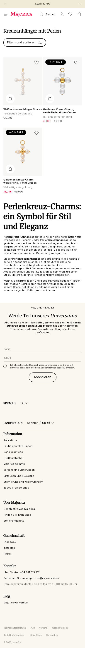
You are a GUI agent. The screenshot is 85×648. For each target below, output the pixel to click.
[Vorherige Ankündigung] (5, 4)
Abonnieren (42, 377)
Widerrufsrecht (60, 628)
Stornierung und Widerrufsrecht (23, 481)
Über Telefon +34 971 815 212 (21, 572)
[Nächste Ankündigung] (80, 4)
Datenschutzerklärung (14, 628)
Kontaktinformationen (14, 635)
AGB (33, 628)
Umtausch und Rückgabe (18, 475)
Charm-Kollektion (23, 287)
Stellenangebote (13, 520)
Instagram (9, 547)
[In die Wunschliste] (36, 62)
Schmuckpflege (13, 451)
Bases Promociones (16, 487)
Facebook (9, 542)
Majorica (16, 642)
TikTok (7, 553)
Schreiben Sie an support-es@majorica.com (31, 578)
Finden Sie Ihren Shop (17, 514)
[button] (6, 14)
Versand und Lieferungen (19, 469)
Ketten (31, 290)
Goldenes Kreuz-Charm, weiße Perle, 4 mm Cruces (20, 181)
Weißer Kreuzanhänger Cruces (22, 109)
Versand (43, 628)
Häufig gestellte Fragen (17, 446)
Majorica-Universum (15, 602)
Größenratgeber (13, 458)
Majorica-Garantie (14, 463)
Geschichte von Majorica (19, 508)
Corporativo (52, 635)
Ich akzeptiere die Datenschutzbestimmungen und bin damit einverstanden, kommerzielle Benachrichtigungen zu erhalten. (42, 366)
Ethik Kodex (36, 635)
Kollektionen (11, 440)
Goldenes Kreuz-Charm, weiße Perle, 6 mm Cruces (59, 111)
